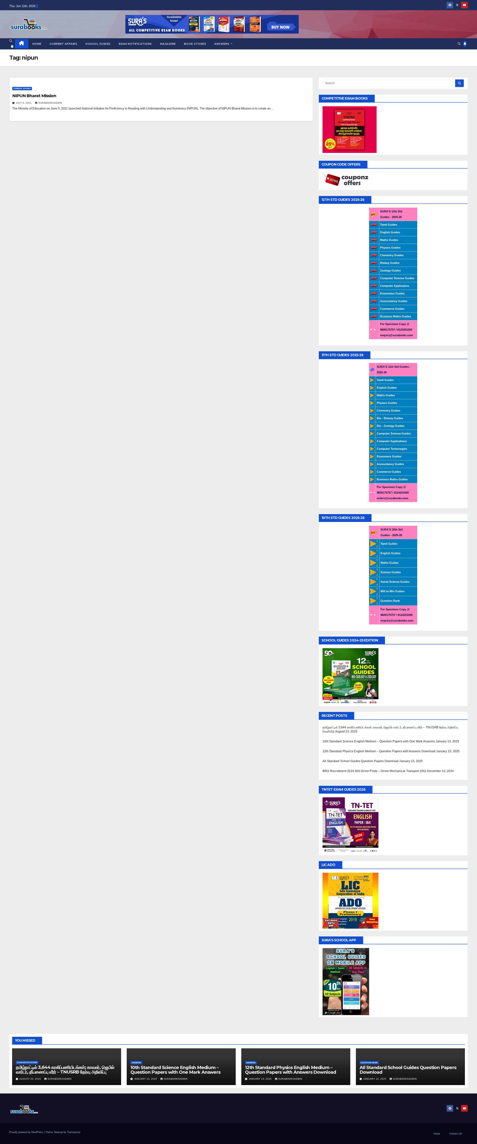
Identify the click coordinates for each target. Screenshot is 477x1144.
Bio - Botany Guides (390, 418)
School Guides (97, 43)
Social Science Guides (395, 581)
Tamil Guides (388, 224)
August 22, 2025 (30, 1079)
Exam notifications (135, 43)
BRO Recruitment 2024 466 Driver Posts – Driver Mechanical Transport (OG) (374, 771)
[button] (10, 41)
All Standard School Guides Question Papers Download (360, 761)
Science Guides (390, 572)
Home (36, 43)
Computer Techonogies (392, 448)
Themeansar (73, 1132)
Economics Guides (392, 293)
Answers (222, 43)
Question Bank (390, 600)
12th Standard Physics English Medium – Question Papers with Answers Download (379, 751)
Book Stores (195, 43)
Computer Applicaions (394, 285)
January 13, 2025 (146, 1079)
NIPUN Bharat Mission (34, 95)
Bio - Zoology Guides (390, 425)
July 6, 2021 (24, 103)
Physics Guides (390, 247)
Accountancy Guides (393, 301)
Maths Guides (389, 239)
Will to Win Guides (392, 591)
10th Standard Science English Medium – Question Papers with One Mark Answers (379, 741)
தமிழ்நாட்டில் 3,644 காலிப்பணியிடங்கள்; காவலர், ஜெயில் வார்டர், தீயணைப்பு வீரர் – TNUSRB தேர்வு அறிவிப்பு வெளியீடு (65, 1072)
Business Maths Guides (395, 316)
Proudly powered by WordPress (26, 1132)
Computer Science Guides (397, 278)
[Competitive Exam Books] (350, 129)
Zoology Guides (390, 270)
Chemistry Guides (392, 255)
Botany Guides (389, 262)
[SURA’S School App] (346, 981)
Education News (369, 1063)
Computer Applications (392, 441)
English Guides (390, 232)
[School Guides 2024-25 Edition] (350, 675)
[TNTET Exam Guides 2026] (350, 825)
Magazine (168, 43)
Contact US (455, 1133)
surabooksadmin (50, 103)
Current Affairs (63, 43)
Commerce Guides (392, 308)
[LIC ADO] (350, 900)
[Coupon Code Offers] (347, 180)
